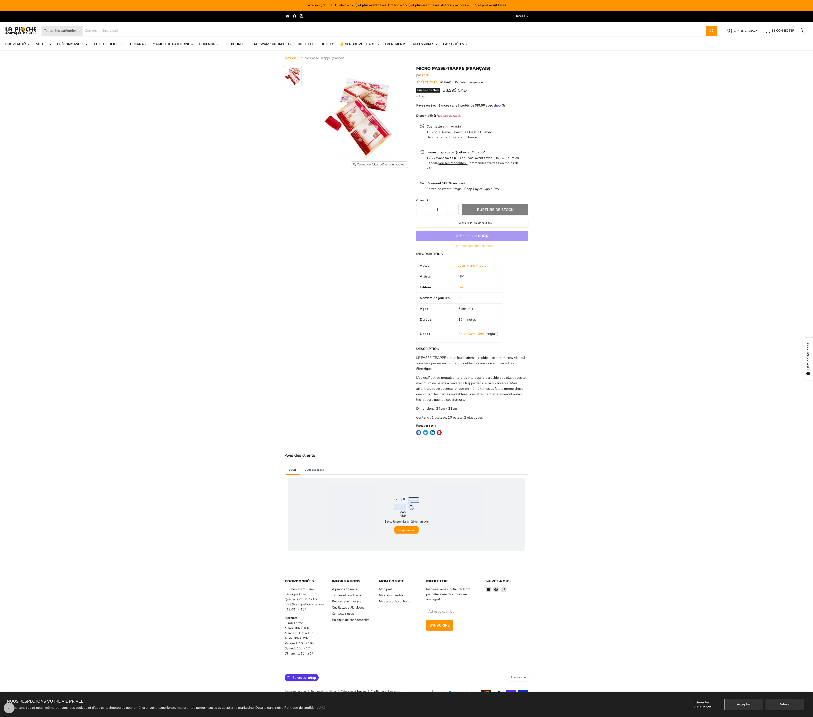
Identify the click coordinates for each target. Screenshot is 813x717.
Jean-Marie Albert (472, 265)
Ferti (425, 75)
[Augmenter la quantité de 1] (453, 210)
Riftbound (233, 44)
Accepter (744, 704)
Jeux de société (106, 44)
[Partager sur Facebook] (418, 432)
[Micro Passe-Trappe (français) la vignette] (292, 76)
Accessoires (423, 44)
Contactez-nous (343, 614)
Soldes (42, 44)
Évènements (395, 44)
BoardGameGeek (471, 333)
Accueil (290, 58)
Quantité (422, 200)
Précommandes (71, 44)
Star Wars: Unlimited (271, 44)
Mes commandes (391, 595)
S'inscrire (440, 625)
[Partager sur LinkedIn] (432, 432)
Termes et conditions (346, 595)
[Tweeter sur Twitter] (425, 432)
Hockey (327, 44)
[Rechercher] (711, 31)
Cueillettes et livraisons (348, 607)
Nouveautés (16, 44)
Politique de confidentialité (304, 707)
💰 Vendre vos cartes (359, 44)
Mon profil (386, 589)
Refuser (785, 704)
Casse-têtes (454, 44)
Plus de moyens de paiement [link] (472, 246)
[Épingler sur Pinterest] (439, 432)
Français (520, 16)
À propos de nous (344, 589)
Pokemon (207, 44)
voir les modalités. (452, 163)
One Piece (306, 44)
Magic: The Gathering (172, 44)
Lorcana (137, 44)
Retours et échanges (346, 601)
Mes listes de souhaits (394, 601)
